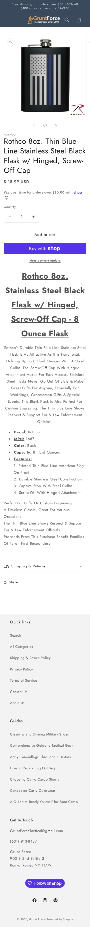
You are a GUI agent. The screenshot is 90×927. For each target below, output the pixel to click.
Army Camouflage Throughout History (40, 756)
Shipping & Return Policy (30, 657)
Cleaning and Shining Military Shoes (39, 734)
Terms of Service (23, 680)
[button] (10, 19)
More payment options (45, 260)
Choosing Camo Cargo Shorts (34, 779)
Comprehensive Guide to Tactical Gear (41, 745)
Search (15, 635)
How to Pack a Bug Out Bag (32, 768)
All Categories (21, 646)
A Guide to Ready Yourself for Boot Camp (44, 801)
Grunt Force (37, 919)
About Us (17, 702)
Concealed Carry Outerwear (33, 790)
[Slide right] (56, 125)
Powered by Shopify (59, 919)
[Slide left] (34, 125)
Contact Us (19, 691)
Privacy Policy (21, 669)
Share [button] (13, 582)
